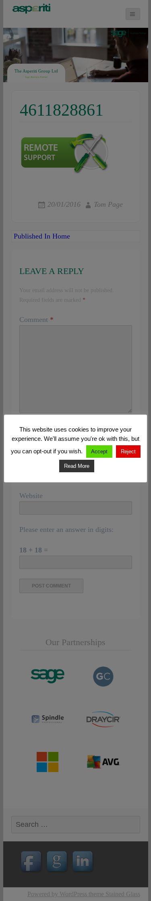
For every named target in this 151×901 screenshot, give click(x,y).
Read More (76, 466)
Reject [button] (128, 451)
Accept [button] (99, 451)
